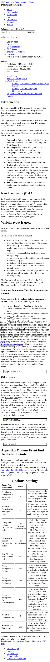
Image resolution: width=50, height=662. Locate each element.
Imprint (20, 344)
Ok (1, 342)
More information (7, 344)
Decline (6, 342)
